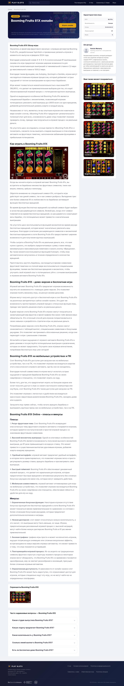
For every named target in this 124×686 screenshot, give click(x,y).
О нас (91, 2)
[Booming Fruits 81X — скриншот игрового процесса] (20, 597)
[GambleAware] (15, 682)
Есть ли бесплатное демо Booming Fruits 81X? (32, 650)
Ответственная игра (87, 672)
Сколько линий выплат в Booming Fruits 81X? (32, 642)
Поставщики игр (80, 2)
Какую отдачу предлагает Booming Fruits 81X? (33, 628)
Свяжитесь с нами (103, 2)
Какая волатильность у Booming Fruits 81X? (32, 635)
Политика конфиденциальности (100, 666)
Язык (114, 2)
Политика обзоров (102, 672)
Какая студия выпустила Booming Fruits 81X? (32, 620)
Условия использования (80, 666)
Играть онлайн (67, 25)
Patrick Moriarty (96, 48)
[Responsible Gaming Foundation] (28, 682)
